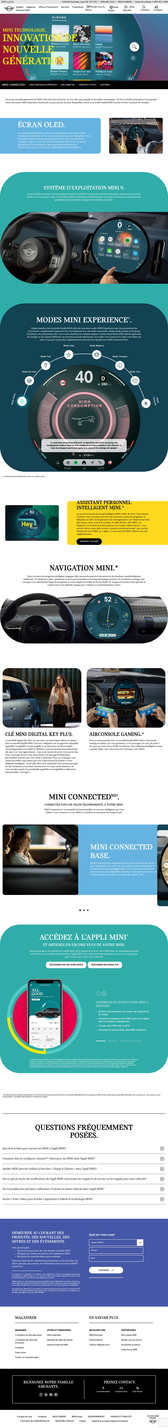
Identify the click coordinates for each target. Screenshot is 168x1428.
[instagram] (56, 1395)
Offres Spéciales (129, 8)
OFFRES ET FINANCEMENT (59, 1330)
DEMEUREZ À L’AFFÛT (87, 85)
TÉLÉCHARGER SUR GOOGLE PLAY (105, 965)
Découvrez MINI (23, 10)
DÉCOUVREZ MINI (97, 1330)
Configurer (157, 10)
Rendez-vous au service (131, 1340)
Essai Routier (113, 9)
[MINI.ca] (8, 9)
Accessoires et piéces (130, 1345)
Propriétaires (77, 7)
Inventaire (145, 10)
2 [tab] (84, 910)
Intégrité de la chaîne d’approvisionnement (110, 1421)
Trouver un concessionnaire (27, 1357)
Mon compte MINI (128, 1335)
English (83, 1421)
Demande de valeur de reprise (60, 1340)
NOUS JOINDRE (59, 1417)
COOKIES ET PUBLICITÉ (120, 1417)
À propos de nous (24, 1417)
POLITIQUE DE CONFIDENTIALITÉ (35, 1421)
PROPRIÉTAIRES (128, 1330)
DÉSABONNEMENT (96, 1417)
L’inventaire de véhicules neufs (28, 1335)
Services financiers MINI (57, 1345)
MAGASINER (20, 1330)
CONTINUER (104, 1270)
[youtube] (51, 1395)
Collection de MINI (129, 1350)
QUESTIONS (105, 85)
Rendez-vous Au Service (95, 8)
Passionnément (96, 1340)
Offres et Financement (48, 7)
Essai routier (20, 1353)
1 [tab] (80, 910)
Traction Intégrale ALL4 (99, 1345)
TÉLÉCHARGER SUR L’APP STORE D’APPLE (66, 965)
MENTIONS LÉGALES (64, 1421)
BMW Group (77, 1417)
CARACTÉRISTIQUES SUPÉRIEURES (43, 85)
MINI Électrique (96, 1335)
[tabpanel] (84, 860)
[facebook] (41, 1395)
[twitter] (46, 1395)
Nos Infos (65, 7)
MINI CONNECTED (68, 85)
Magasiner (31, 7)
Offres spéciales (54, 1335)
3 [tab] (88, 910)
